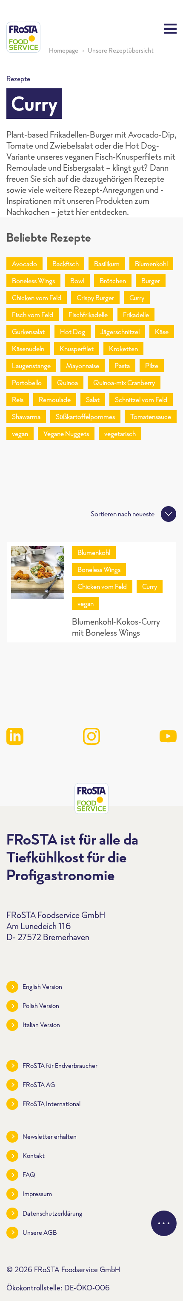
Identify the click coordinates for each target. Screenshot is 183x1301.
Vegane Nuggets (66, 433)
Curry (136, 297)
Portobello (27, 382)
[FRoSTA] (23, 37)
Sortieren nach (122, 513)
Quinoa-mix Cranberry (124, 382)
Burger (150, 280)
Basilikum (107, 263)
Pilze (151, 365)
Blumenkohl (151, 263)
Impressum (37, 1193)
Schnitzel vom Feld (141, 399)
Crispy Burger (95, 297)
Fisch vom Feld (32, 314)
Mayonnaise (82, 365)
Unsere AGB (40, 1232)
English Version (42, 986)
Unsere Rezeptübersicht (121, 50)
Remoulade (55, 399)
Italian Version (41, 1024)
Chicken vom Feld (36, 297)
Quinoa (67, 382)
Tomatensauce (150, 416)
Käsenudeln (28, 348)
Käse (162, 331)
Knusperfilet (77, 348)
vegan (20, 433)
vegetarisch (120, 433)
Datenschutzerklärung (52, 1213)
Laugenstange (31, 365)
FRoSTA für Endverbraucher (60, 1065)
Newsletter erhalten (50, 1136)
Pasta (122, 365)
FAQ (29, 1174)
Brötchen (113, 280)
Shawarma (26, 416)
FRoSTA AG (39, 1084)
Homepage (63, 50)
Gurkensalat (28, 331)
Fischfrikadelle (88, 314)
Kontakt (34, 1155)
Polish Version (41, 1005)
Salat (93, 399)
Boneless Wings (33, 280)
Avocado (24, 263)
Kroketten (123, 348)
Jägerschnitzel (120, 331)
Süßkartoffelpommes (85, 416)
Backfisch (65, 263)
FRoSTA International (51, 1103)
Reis (17, 399)
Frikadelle (136, 314)
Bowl (77, 280)
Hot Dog (72, 331)
